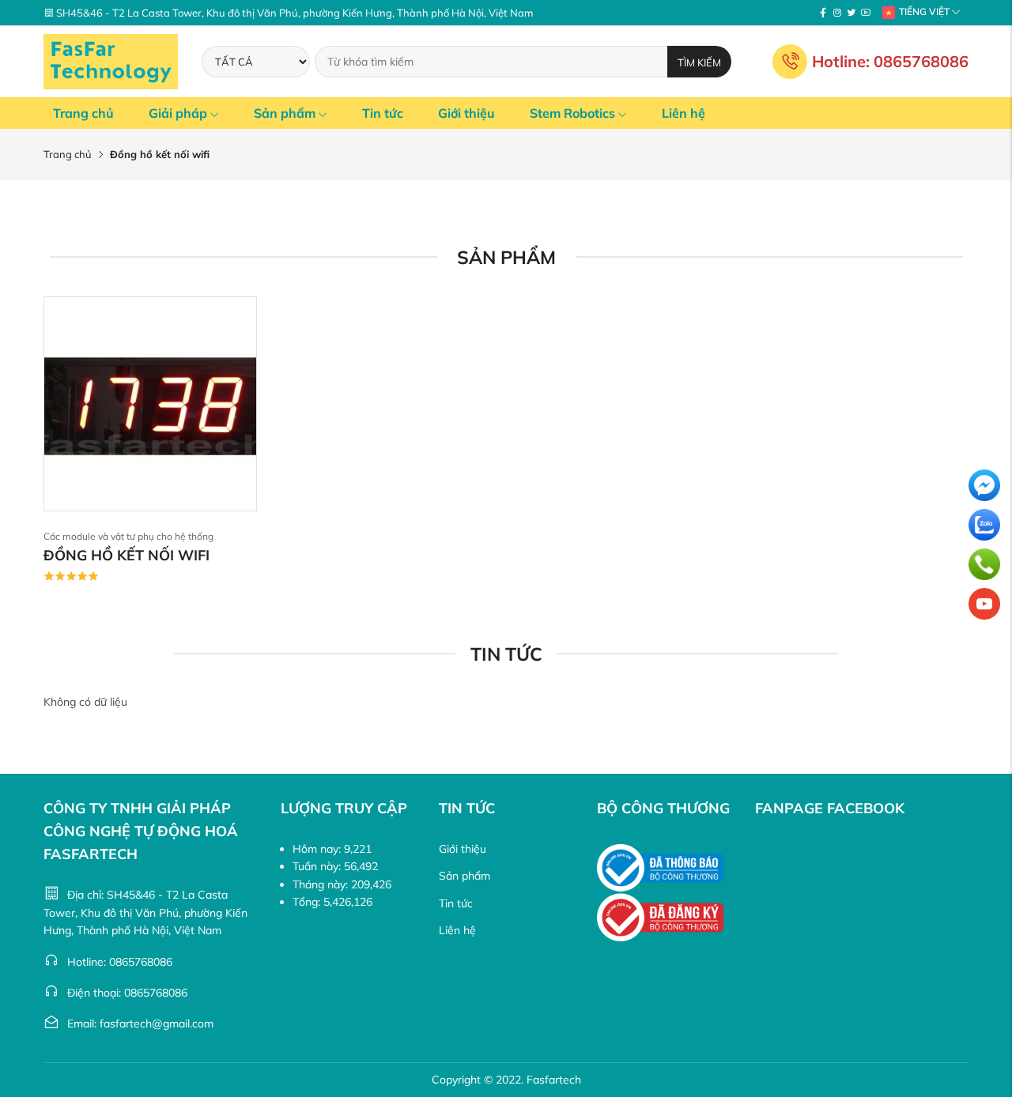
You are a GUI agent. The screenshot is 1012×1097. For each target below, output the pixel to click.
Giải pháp (178, 113)
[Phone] (984, 564)
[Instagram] (837, 13)
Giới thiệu (466, 113)
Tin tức (382, 113)
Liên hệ (683, 113)
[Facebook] (823, 13)
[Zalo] (984, 525)
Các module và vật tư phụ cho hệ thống (128, 536)
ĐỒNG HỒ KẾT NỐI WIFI (126, 555)
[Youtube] (865, 13)
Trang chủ (83, 113)
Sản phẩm (284, 113)
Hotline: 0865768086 (890, 61)
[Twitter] (851, 13)
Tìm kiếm (699, 62)
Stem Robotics (572, 113)
